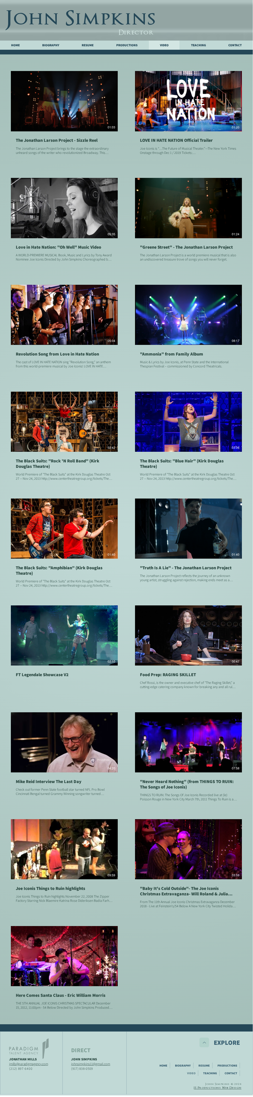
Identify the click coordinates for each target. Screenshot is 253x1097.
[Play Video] (64, 101)
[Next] (204, 1042)
